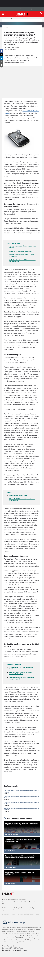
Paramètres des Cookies (20, 950)
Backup (10, 18)
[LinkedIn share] (1, 58)
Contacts (19, 901)
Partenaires (24, 908)
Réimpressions (6, 903)
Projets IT (37, 914)
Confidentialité (6, 950)
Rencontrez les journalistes (9, 901)
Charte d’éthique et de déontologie (17, 899)
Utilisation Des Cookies (30, 901)
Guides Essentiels (29, 914)
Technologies (32, 908)
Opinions (20, 914)
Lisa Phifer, (7, 47)
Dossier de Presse (28, 910)
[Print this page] (1, 61)
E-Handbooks (5, 914)
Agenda (4, 910)
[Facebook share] (1, 51)
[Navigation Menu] (3, 14)
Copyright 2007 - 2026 (9, 948)
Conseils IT (13, 914)
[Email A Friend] (1, 65)
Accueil (4, 18)
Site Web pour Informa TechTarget (11, 908)
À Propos (4, 899)
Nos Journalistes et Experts (15, 910)
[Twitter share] (1, 54)
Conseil (7, 27)
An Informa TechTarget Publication (21, 9)
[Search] (41, 14)
